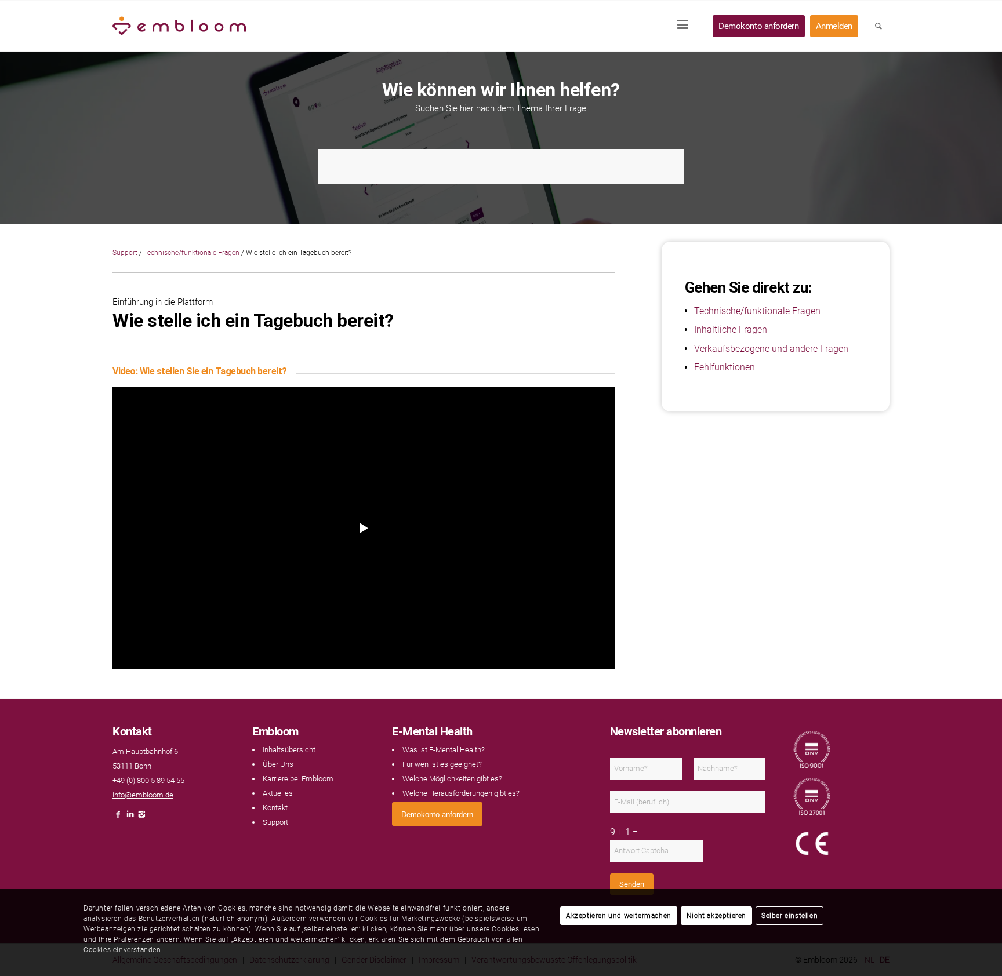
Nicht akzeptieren (716, 916)
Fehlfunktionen (724, 367)
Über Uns (278, 764)
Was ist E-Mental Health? (443, 749)
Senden (631, 884)
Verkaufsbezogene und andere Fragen (771, 348)
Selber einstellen (789, 916)
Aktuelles (278, 793)
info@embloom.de (142, 795)
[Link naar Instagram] (141, 817)
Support (124, 253)
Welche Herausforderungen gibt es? (461, 793)
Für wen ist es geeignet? (442, 764)
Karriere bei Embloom (298, 778)
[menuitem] (686, 26)
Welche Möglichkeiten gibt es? (452, 778)
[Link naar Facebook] (118, 817)
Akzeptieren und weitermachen (618, 916)
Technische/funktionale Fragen (191, 253)
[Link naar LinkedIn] (130, 817)
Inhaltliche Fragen (730, 329)
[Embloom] (179, 26)
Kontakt (275, 807)
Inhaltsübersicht (289, 749)
